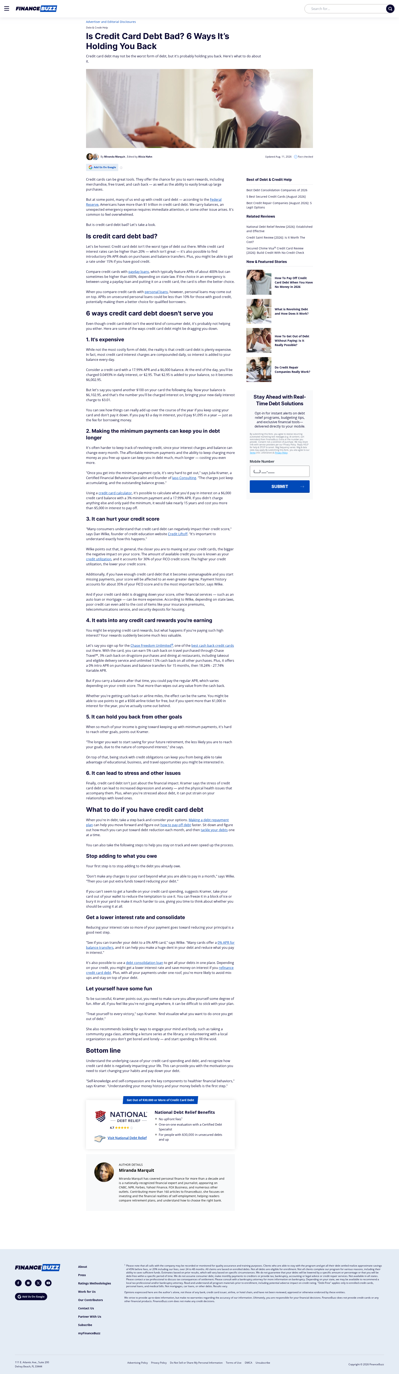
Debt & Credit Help (97, 27)
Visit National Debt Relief (127, 1138)
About (82, 1267)
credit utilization (98, 559)
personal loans (156, 292)
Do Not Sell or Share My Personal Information (196, 1362)
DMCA (248, 1362)
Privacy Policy (159, 1362)
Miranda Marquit (136, 1170)
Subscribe (85, 1325)
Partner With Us (89, 1317)
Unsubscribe (263, 1362)
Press (82, 1275)
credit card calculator (115, 493)
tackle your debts (214, 830)
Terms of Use (233, 1362)
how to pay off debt (175, 825)
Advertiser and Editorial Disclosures (111, 22)
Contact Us (86, 1308)
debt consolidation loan (144, 962)
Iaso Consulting (184, 478)
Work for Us (87, 1292)
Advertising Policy (137, 1362)
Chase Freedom (152, 645)
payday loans (138, 271)
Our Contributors (90, 1300)
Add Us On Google (105, 167)
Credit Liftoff (177, 534)
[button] (6, 8)
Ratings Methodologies (94, 1283)
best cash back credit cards (212, 645)
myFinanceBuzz (89, 1333)
